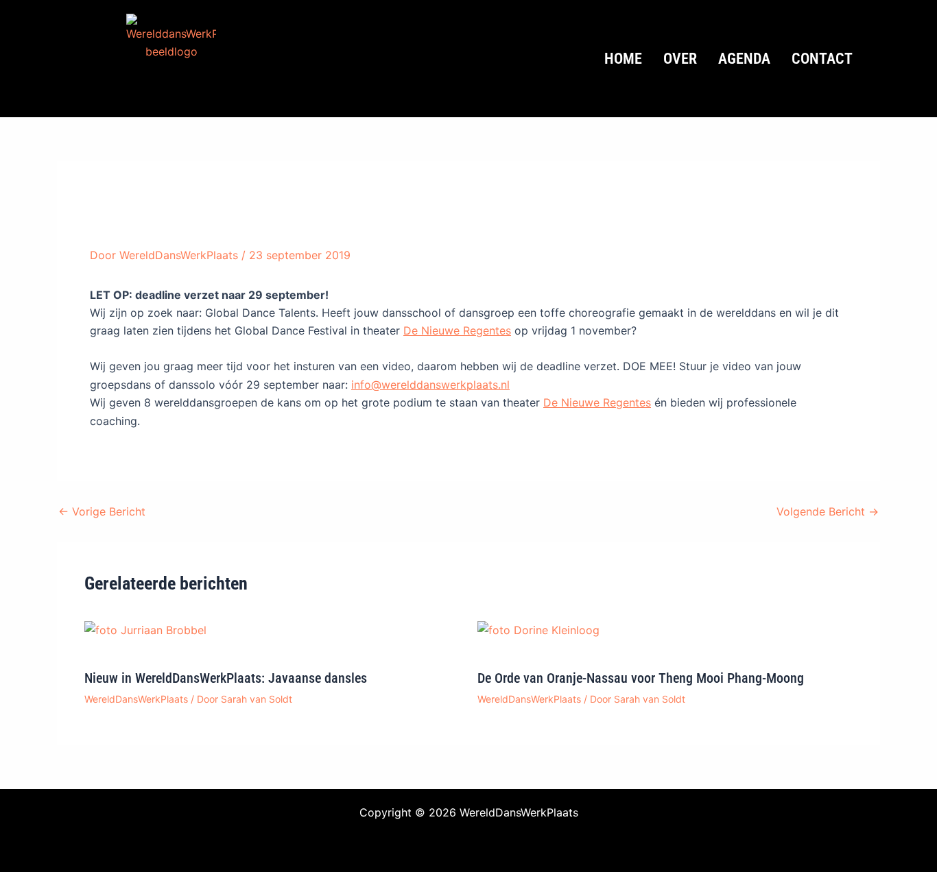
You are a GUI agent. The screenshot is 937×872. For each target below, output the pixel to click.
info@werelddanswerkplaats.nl (430, 384)
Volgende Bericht (827, 511)
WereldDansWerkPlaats (136, 699)
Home (623, 58)
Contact (822, 58)
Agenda (744, 58)
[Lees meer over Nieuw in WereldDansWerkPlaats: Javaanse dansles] (145, 629)
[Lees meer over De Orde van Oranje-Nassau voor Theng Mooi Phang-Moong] (538, 629)
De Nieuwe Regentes (457, 330)
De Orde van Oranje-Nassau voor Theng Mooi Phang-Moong (640, 678)
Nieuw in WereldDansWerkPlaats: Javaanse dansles (225, 678)
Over (680, 58)
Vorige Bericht (101, 511)
